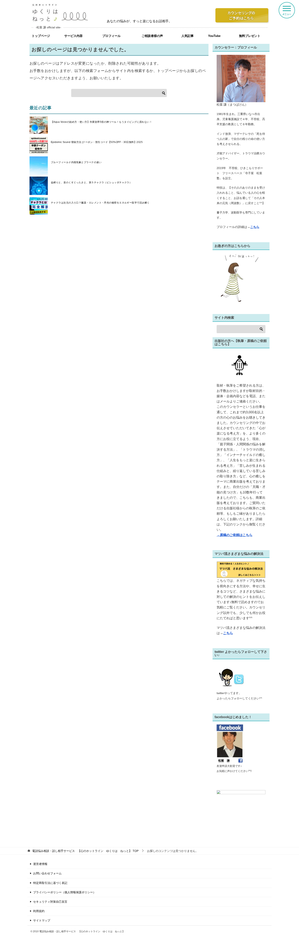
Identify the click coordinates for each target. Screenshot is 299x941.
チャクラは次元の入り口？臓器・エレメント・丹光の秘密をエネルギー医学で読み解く (100, 202)
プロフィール (111, 36)
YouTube (214, 36)
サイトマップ (41, 920)
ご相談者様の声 (152, 36)
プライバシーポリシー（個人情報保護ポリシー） (64, 892)
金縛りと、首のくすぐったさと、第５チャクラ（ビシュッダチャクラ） (91, 182)
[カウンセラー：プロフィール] (241, 99)
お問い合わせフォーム (47, 873)
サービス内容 (73, 36)
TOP (85, 851)
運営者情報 (40, 864)
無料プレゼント (249, 36)
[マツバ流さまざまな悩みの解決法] (241, 575)
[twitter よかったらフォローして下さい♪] (233, 688)
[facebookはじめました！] (230, 760)
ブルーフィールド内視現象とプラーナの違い (76, 162)
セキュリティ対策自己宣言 (50, 901)
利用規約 (39, 911)
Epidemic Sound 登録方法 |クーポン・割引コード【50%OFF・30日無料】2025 (97, 142)
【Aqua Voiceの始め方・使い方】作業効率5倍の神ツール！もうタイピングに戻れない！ (101, 122)
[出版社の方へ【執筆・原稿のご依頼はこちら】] (241, 366)
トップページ (41, 36)
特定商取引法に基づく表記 (50, 883)
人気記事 (187, 36)
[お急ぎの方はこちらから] (237, 299)
